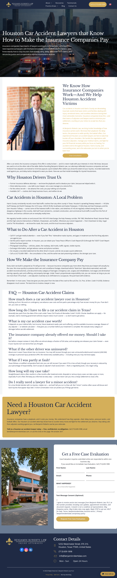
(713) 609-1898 (65, 551)
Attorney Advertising (66, 575)
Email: (58, 476)
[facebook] (22, 550)
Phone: (89, 476)
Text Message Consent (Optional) (69, 495)
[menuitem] (49, 2)
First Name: (61, 468)
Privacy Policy (49, 575)
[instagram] (26, 550)
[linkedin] (31, 550)
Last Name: (91, 468)
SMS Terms (57, 575)
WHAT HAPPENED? (63, 483)
